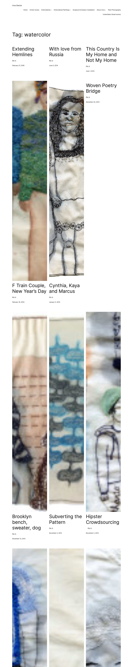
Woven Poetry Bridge (101, 88)
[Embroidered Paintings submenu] (70, 9)
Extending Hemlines (23, 51)
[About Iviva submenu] (105, 9)
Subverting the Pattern (65, 519)
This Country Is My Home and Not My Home (103, 54)
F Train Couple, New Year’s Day (29, 288)
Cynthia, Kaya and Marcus (64, 288)
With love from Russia (65, 51)
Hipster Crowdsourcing (102, 519)
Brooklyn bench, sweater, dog (26, 522)
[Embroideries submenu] (51, 9)
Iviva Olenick (17, 5)
